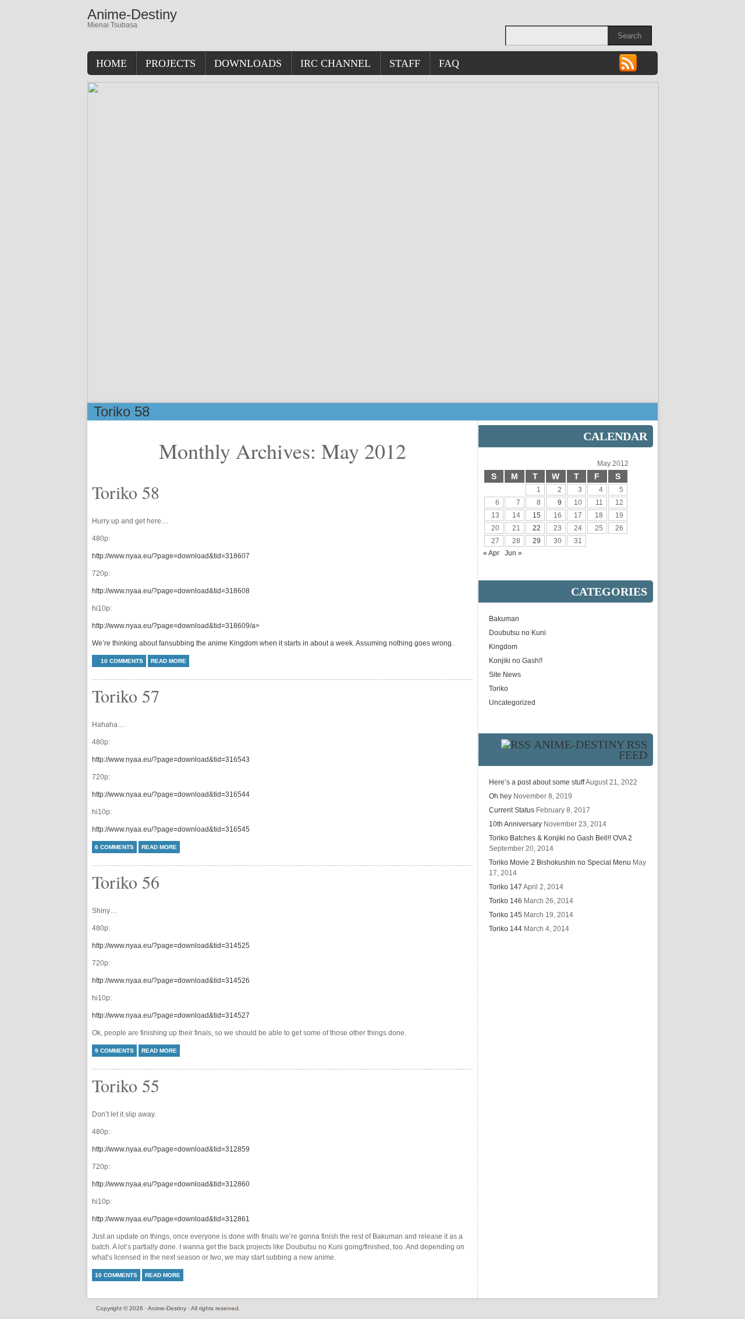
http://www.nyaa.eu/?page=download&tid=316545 (171, 829)
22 (537, 528)
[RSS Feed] (628, 70)
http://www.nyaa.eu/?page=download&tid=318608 (171, 591)
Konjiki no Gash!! (515, 661)
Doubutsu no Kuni (517, 633)
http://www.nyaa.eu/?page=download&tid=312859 (171, 1149)
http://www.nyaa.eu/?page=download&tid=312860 (171, 1184)
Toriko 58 (122, 411)
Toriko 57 (125, 695)
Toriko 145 (505, 915)
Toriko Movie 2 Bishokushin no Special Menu (560, 862)
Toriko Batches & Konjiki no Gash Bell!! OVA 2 (560, 838)
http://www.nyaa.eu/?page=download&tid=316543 (171, 759)
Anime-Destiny (132, 14)
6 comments (114, 847)
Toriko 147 (505, 887)
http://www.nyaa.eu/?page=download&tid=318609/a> (176, 626)
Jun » (513, 553)
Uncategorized (512, 702)
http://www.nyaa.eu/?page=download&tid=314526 (171, 980)
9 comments (114, 1050)
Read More (168, 661)
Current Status (511, 810)
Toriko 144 (505, 929)
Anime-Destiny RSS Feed (590, 749)
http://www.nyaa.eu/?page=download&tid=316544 (171, 794)
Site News (505, 675)
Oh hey (500, 796)
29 (537, 541)
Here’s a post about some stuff (536, 782)
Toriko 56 (125, 881)
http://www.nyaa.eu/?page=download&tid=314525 (171, 946)
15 (537, 515)
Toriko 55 (125, 1085)
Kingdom (503, 647)
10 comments (122, 661)
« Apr (491, 553)
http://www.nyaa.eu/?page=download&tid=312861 (171, 1219)
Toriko (498, 689)
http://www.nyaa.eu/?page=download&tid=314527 (171, 1015)
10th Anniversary (515, 824)
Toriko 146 (505, 901)
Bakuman (504, 619)
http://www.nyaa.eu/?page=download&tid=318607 (171, 556)
